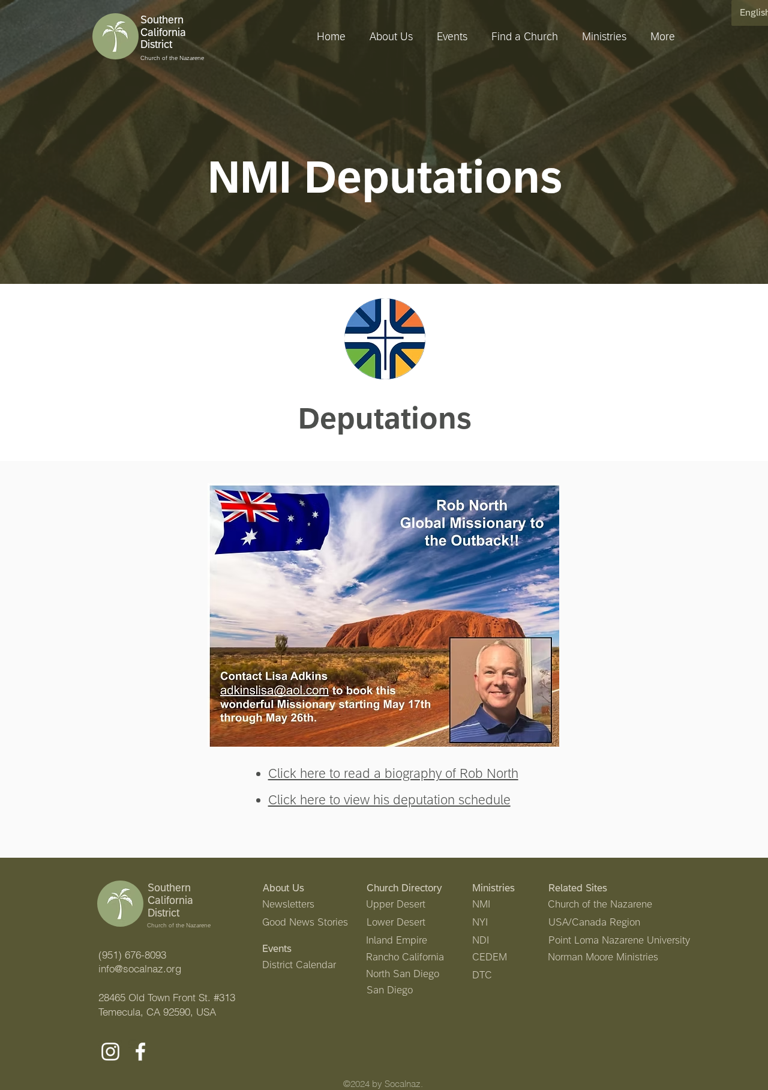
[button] (601, 37)
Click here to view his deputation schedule (389, 799)
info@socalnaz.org (139, 968)
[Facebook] (140, 1052)
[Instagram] (110, 1052)
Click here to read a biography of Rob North (393, 773)
